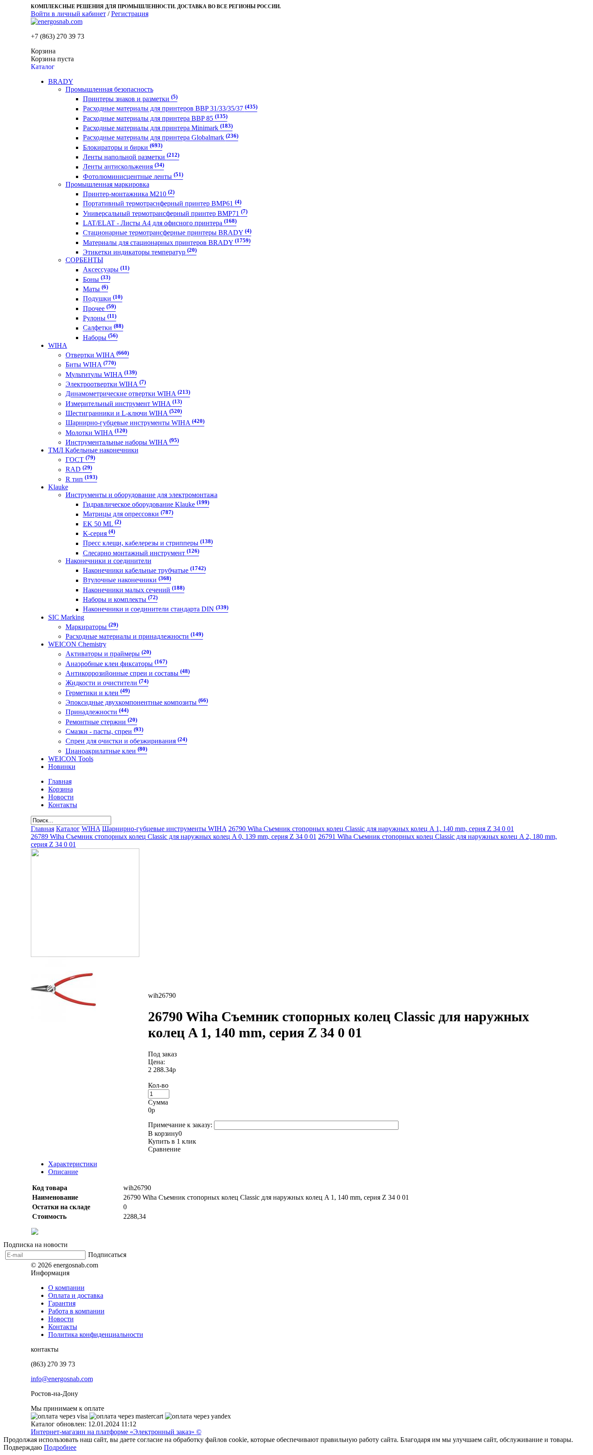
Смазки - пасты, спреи (104, 731)
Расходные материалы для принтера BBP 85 (155, 118)
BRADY (60, 81)
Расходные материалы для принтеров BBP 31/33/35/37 (170, 108)
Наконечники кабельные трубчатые (144, 570)
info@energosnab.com (62, 1378)
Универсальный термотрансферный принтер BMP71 (165, 213)
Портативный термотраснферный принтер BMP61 (162, 204)
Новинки (62, 766)
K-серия (99, 533)
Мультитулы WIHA (101, 374)
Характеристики (72, 1164)
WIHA (57, 345)
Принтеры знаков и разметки (130, 98)
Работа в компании (76, 1311)
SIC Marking (66, 617)
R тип (81, 479)
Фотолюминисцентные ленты (133, 176)
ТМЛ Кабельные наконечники (93, 450)
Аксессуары (106, 270)
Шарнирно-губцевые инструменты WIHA (135, 423)
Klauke (58, 487)
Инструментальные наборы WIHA (122, 442)
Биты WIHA (91, 365)
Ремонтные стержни (101, 722)
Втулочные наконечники (127, 580)
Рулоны (99, 318)
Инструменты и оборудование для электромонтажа (141, 494)
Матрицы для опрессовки (128, 514)
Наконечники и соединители (109, 560)
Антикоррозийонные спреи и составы (128, 673)
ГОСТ (80, 459)
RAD (79, 469)
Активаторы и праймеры (108, 654)
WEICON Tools (70, 758)
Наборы (100, 337)
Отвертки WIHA (97, 355)
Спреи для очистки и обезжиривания (126, 741)
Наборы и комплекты (120, 599)
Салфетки (103, 328)
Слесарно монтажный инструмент (141, 553)
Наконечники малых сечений (133, 590)
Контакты (62, 1326)
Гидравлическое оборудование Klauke (146, 504)
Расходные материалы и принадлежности (134, 636)
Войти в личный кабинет (68, 13)
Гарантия (62, 1303)
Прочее (99, 308)
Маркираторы (92, 626)
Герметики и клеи (98, 692)
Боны (96, 279)
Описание (63, 1171)
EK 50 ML (102, 524)
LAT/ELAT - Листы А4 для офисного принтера (160, 223)
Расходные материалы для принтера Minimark (158, 128)
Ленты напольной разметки (131, 157)
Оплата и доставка (75, 1295)
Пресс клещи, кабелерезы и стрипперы (148, 543)
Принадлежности (97, 712)
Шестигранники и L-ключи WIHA (124, 413)
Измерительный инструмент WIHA (124, 403)
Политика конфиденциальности (95, 1334)
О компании (66, 1287)
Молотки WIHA (96, 432)
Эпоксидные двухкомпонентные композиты (137, 702)
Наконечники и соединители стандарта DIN (155, 609)
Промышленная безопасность (109, 89)
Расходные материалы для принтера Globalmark (160, 138)
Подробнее (60, 1447)
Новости (61, 1319)
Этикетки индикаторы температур (140, 252)
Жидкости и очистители (107, 683)
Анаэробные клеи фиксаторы (116, 663)
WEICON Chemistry (77, 644)
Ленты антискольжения (123, 167)
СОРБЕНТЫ (84, 260)
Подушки (102, 299)
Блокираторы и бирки (122, 147)
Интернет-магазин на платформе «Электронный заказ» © (116, 1431)
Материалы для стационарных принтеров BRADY (166, 242)
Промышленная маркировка (107, 184)
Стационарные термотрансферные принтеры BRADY (167, 233)
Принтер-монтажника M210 (129, 194)
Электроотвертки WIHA (106, 384)
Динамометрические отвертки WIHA (128, 394)
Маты (95, 289)
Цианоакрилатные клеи (106, 751)
